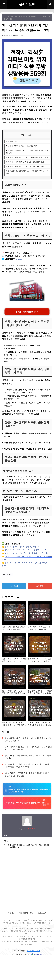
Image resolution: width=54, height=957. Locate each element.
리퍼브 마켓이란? (14, 141)
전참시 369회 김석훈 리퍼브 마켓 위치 (23, 146)
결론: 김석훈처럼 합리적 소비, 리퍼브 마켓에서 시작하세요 (27, 172)
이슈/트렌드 (11, 17)
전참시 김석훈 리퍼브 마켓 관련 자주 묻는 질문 (26, 166)
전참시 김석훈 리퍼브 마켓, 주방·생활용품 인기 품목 (28, 157)
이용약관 (11, 913)
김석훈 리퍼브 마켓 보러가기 (27, 312)
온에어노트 (27, 4)
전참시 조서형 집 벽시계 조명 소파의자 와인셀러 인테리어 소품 (25, 550)
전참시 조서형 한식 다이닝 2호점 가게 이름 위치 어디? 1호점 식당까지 (28, 553)
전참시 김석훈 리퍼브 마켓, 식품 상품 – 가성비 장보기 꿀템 (27, 151)
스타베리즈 (8, 35)
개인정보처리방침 (26, 913)
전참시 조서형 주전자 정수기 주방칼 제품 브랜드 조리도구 (24, 547)
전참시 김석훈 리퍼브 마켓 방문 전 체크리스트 (26, 162)
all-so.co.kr (20, 259)
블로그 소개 (42, 913)
